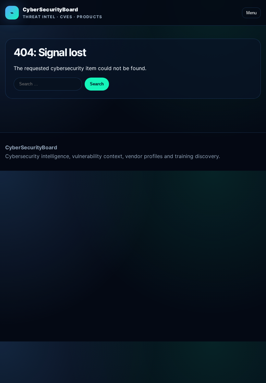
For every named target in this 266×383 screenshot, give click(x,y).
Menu (251, 12)
